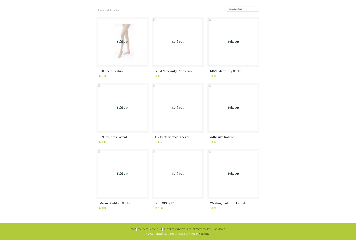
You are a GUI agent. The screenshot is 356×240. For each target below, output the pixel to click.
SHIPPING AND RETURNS (177, 229)
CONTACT (143, 229)
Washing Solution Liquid (227, 203)
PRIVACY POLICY (202, 229)
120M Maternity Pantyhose (174, 71)
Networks (204, 233)
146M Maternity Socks (225, 71)
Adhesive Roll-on (222, 137)
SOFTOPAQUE (164, 203)
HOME (132, 229)
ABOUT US (156, 229)
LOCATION (219, 229)
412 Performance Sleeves (172, 137)
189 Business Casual (113, 137)
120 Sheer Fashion (112, 71)
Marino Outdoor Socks (114, 203)
